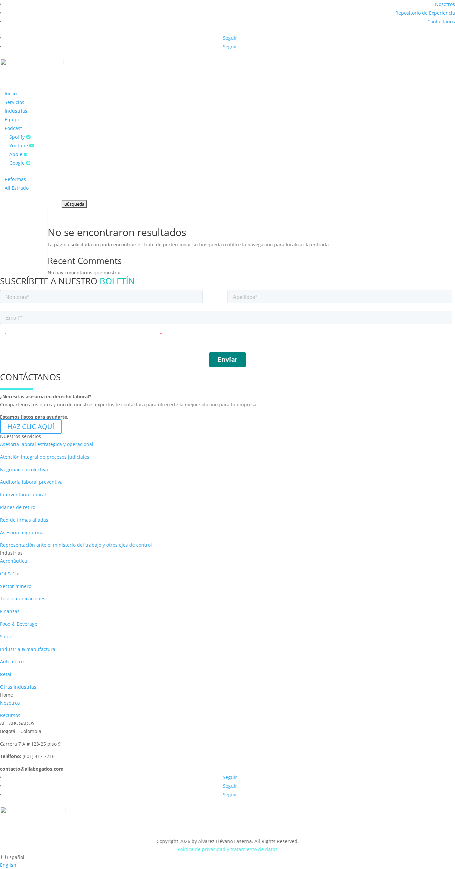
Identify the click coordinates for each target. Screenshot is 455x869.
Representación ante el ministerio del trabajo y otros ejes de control (76, 545)
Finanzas (10, 611)
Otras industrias (18, 687)
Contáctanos (441, 21)
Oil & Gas (10, 573)
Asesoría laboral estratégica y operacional (46, 444)
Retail (6, 674)
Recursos (10, 715)
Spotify (17, 137)
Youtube (19, 145)
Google (17, 163)
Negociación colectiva (24, 469)
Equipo (12, 119)
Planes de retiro (17, 507)
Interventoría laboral (23, 494)
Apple (16, 154)
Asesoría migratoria (22, 532)
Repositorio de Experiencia (425, 13)
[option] (227, 865)
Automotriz (12, 661)
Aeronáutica (13, 561)
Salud (6, 636)
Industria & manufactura (27, 649)
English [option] (8, 865)
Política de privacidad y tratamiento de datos (227, 849)
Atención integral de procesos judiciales (44, 457)
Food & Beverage (18, 624)
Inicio (11, 93)
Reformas (15, 179)
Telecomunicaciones (22, 598)
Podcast (13, 128)
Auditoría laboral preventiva (31, 482)
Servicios (14, 102)
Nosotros (445, 4)
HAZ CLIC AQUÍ (30, 426)
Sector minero (15, 586)
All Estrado (17, 188)
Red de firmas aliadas (24, 520)
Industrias (16, 111)
